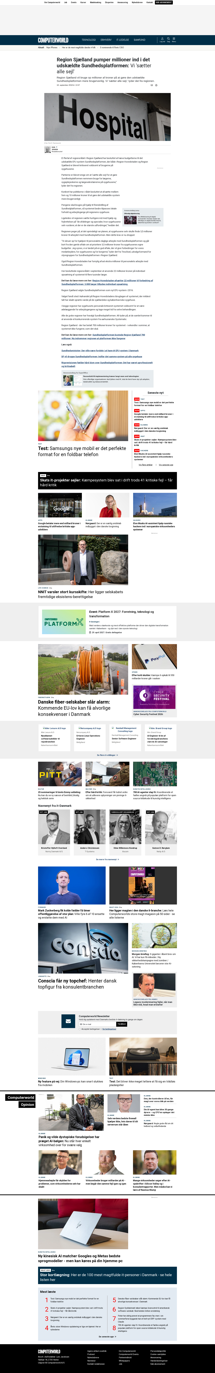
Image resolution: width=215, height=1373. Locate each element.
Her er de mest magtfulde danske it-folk (78, 47)
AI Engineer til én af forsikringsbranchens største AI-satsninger (157, 739)
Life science (43, 588)
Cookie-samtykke (158, 1354)
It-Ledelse (122, 40)
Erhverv (106, 40)
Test (40, 444)
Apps (142, 411)
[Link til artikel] (83, 416)
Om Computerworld (52, 2)
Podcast (91, 1354)
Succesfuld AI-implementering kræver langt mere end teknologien (111, 376)
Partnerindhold (125, 1357)
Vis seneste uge (166, 465)
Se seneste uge (106, 1336)
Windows (42, 1078)
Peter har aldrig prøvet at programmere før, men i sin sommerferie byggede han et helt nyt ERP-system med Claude (142, 1319)
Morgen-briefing (139, 951)
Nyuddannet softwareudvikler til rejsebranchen (50, 739)
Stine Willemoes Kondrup (125, 848)
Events (74, 2)
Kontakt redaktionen (96, 1364)
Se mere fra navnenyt (106, 859)
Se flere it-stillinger (106, 755)
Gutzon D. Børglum (161, 848)
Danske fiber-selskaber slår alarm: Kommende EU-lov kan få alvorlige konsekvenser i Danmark (144, 1300)
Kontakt (150, 2)
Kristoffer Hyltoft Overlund (54, 848)
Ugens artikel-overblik (97, 1351)
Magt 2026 (113, 907)
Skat (142, 436)
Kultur (41, 789)
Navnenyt (91, 1361)
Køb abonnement (164, 2)
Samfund (139, 40)
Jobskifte (42, 976)
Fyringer (42, 907)
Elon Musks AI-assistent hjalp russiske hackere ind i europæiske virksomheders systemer (153, 457)
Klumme (144, 425)
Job (65, 2)
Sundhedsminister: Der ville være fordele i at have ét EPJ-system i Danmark (100, 350)
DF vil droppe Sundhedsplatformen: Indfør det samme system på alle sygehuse (101, 356)
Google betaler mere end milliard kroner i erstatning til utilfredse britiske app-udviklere (153, 417)
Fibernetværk (44, 697)
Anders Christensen (89, 848)
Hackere (144, 450)
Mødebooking (95, 2)
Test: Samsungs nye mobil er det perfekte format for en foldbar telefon (75, 1300)
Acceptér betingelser (90, 1029)
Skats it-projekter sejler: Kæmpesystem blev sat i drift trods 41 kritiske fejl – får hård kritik (155, 443)
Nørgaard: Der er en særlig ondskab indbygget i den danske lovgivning (76, 1318)
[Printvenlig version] (156, 85)
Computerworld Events (129, 1354)
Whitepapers (124, 1361)
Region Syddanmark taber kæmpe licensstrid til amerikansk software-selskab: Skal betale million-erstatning (144, 1309)
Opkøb (134, 672)
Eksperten (109, 2)
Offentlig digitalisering (132, 213)
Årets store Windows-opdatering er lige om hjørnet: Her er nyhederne (76, 1328)
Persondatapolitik (158, 1351)
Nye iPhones (51, 47)
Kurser (83, 2)
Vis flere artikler (146, 465)
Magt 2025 (45, 1270)
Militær (89, 789)
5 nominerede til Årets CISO (112, 47)
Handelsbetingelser (159, 1361)
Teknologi (89, 40)
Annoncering (122, 2)
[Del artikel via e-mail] (152, 85)
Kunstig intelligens (142, 789)
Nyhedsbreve (137, 2)
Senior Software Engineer (124, 738)
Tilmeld (122, 1024)
